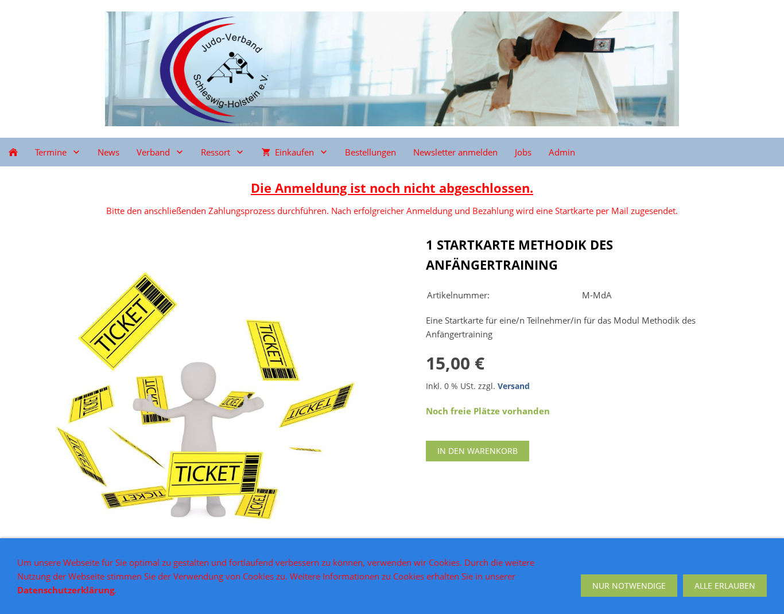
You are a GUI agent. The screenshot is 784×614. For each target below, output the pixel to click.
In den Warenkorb (477, 450)
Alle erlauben (724, 585)
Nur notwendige (629, 585)
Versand (514, 386)
